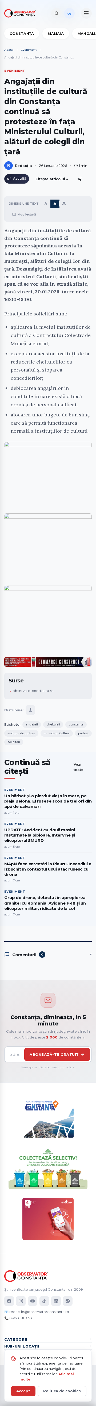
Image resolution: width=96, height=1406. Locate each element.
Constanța (22, 33)
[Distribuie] (79, 179)
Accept (23, 1391)
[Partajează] (30, 710)
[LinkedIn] (56, 1301)
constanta (76, 724)
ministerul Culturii (57, 733)
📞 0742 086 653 (18, 1318)
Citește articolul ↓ (51, 179)
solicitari (13, 742)
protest (83, 733)
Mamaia (56, 33)
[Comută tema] (69, 13)
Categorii (15, 1339)
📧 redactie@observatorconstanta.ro (36, 1312)
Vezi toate (78, 767)
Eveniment (29, 50)
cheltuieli (53, 724)
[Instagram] (21, 1301)
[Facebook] (9, 1301)
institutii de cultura (21, 733)
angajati (32, 724)
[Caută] (56, 13)
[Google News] (68, 1301)
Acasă (9, 50)
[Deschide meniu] (86, 13)
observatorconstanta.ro (33, 691)
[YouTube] (32, 1301)
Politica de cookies (62, 1391)
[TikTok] (44, 1301)
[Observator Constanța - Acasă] (21, 13)
